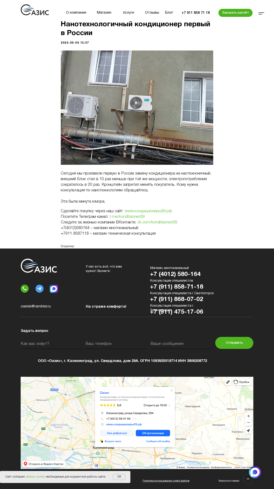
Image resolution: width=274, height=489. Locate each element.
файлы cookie (35, 476)
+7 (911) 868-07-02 (176, 299)
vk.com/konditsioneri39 (157, 222)
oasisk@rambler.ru (36, 306)
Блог (169, 12)
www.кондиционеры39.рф (148, 211)
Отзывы (152, 12)
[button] (235, 13)
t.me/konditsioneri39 (127, 217)
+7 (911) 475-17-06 (176, 312)
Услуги (128, 13)
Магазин (104, 12)
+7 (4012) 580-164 (175, 274)
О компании (76, 12)
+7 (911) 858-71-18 (176, 287)
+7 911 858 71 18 (196, 12)
